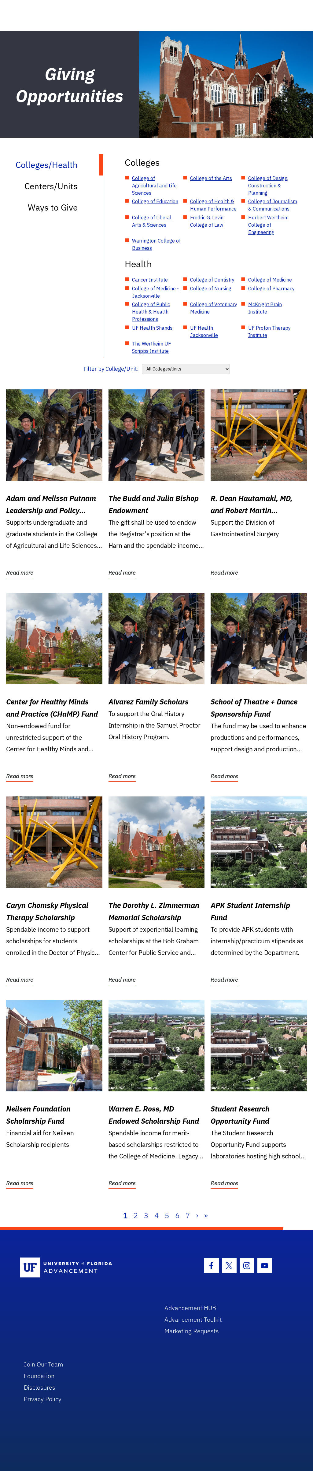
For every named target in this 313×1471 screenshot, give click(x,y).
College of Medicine (270, 280)
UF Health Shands (152, 328)
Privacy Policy (42, 1399)
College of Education (155, 201)
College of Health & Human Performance (213, 205)
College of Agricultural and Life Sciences (154, 185)
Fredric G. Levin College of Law (206, 221)
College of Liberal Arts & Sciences (151, 221)
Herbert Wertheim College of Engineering (268, 224)
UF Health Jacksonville (204, 331)
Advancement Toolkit (193, 1319)
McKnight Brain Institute (265, 308)
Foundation (39, 1376)
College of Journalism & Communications (272, 205)
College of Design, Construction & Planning (268, 185)
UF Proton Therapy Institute (269, 331)
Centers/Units (51, 186)
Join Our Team (43, 1364)
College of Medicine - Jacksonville (155, 292)
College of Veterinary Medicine (213, 308)
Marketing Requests (191, 1331)
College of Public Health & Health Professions (151, 311)
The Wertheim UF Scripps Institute (151, 347)
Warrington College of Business (156, 244)
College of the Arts (211, 178)
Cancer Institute (150, 280)
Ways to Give (53, 207)
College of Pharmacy (271, 288)
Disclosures (39, 1387)
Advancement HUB (190, 1308)
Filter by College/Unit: (111, 368)
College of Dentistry (212, 280)
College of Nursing (210, 288)
